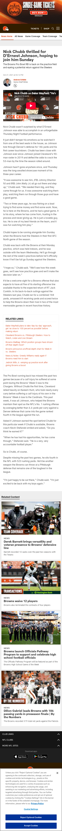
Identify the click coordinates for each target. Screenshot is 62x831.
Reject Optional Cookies (31, 817)
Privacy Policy (37, 803)
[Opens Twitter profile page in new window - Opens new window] (15, 85)
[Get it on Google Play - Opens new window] (40, 757)
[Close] (57, 773)
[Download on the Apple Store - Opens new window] (20, 756)
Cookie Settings (31, 809)
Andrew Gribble (20, 80)
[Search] (53, 28)
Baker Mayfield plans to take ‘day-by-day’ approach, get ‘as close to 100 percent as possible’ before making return (29, 328)
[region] (31, 799)
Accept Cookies (31, 825)
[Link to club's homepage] (5, 27)
